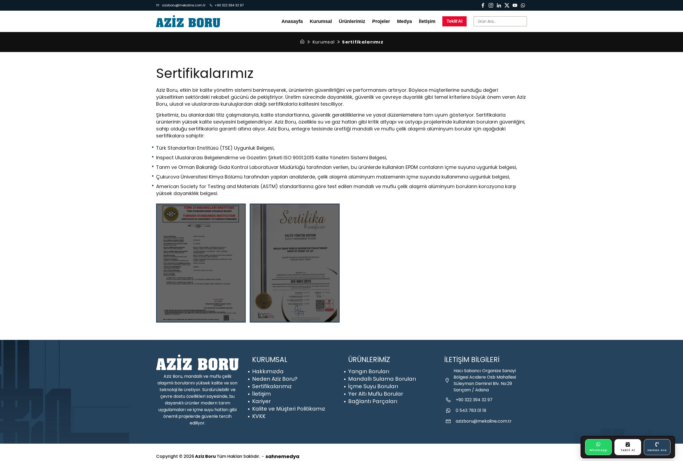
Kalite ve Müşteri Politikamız (288, 408)
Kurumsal (323, 42)
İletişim (427, 21)
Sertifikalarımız (272, 386)
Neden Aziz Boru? (274, 379)
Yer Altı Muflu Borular (375, 394)
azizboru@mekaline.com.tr (183, 5)
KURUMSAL (269, 359)
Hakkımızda (268, 371)
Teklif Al (454, 21)
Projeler (381, 21)
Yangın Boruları (368, 371)
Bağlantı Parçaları (372, 401)
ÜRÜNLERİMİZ (369, 359)
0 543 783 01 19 (471, 410)
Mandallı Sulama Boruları (382, 379)
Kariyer (261, 401)
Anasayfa (292, 21)
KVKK (258, 416)
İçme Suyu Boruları (373, 386)
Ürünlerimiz (352, 21)
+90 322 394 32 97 (229, 5)
